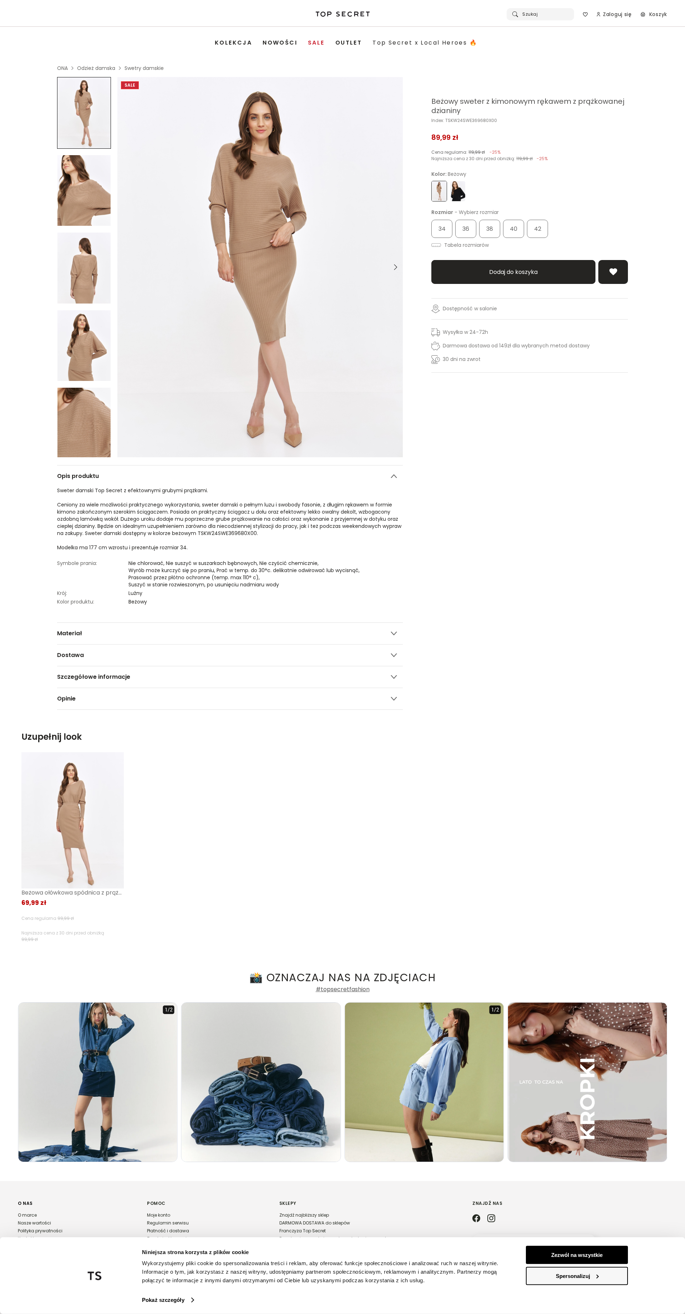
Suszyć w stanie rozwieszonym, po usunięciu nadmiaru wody (203, 584)
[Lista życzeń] (585, 14)
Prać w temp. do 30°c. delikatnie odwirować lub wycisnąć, (289, 570)
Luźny (135, 593)
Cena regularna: (466, 152)
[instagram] (491, 1219)
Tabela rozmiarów (466, 245)
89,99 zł (444, 137)
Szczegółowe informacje (93, 677)
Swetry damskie (144, 68)
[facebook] (476, 1219)
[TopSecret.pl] (342, 14)
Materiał (69, 633)
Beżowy (137, 601)
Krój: (62, 593)
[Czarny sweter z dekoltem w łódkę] (458, 191)
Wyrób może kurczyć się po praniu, (172, 570)
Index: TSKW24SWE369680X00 (464, 120)
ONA (62, 68)
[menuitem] (233, 43)
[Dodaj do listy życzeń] (613, 272)
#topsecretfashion (343, 989)
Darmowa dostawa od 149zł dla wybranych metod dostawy (516, 345)
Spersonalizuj (573, 1276)
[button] (75, 1224)
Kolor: (448, 174)
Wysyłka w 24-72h (465, 332)
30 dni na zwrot (462, 359)
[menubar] (346, 43)
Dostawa (70, 655)
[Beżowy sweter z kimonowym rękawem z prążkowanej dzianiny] (84, 113)
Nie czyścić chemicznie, (289, 563)
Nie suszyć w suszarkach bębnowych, (212, 563)
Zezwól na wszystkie (577, 1255)
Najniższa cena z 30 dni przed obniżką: (489, 159)
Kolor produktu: (75, 601)
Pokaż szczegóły (163, 1300)
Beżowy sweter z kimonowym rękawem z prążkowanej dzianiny (527, 106)
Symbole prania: (77, 563)
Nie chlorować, (147, 563)
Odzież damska (96, 68)
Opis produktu (78, 476)
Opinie (66, 698)
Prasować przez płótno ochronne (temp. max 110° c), (194, 577)
